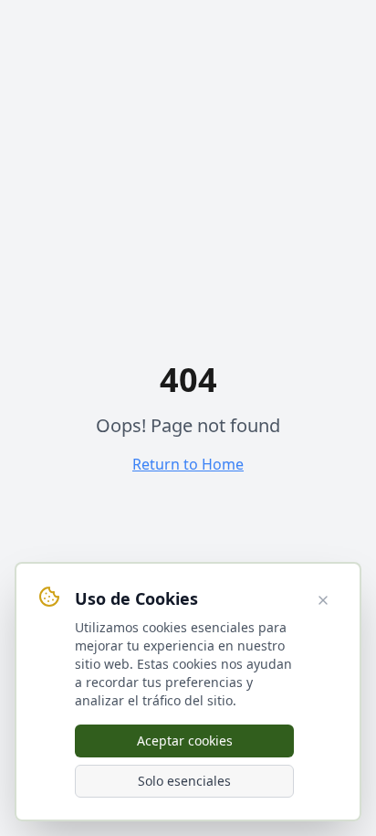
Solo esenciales (184, 780)
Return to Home (188, 464)
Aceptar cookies (185, 740)
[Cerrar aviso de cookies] (323, 600)
